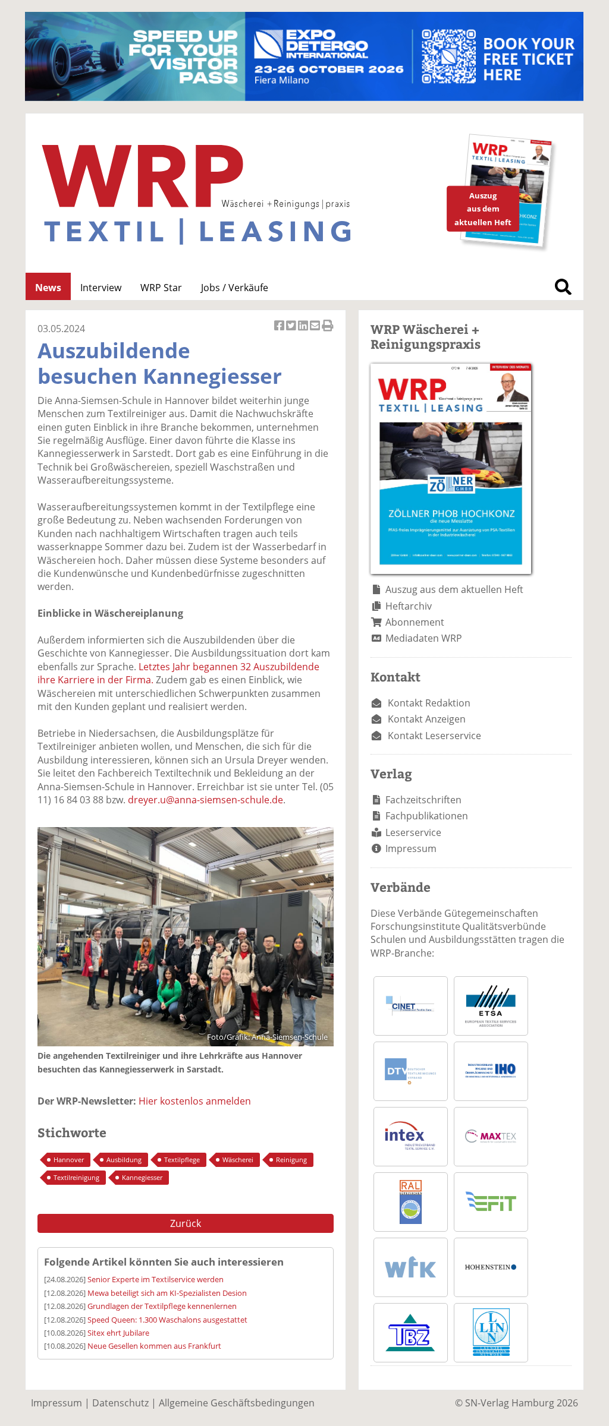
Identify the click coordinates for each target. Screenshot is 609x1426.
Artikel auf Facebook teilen (280, 331)
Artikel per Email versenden (316, 331)
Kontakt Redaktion (429, 702)
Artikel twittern (292, 331)
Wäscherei (237, 1159)
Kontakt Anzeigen (427, 718)
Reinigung (291, 1159)
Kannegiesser (142, 1177)
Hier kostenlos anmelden (195, 1101)
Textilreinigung (76, 1177)
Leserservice (413, 832)
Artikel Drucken (328, 331)
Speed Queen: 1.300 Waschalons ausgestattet (167, 1319)
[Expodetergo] (304, 97)
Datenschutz (120, 1402)
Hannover (69, 1159)
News (48, 287)
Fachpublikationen (426, 815)
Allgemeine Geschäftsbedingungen (237, 1402)
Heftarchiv (408, 606)
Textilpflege (182, 1159)
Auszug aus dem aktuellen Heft (454, 589)
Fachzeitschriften (423, 799)
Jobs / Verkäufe (234, 287)
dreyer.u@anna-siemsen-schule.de (205, 799)
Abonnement (414, 622)
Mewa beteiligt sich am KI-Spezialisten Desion (167, 1293)
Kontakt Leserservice (434, 735)
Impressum (411, 848)
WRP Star (161, 287)
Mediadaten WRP (423, 638)
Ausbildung (124, 1159)
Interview (100, 287)
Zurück (185, 1223)
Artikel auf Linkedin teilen (304, 331)
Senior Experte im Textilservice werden (155, 1279)
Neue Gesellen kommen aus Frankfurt (154, 1345)
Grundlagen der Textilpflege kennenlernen (162, 1306)
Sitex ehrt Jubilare (118, 1332)
